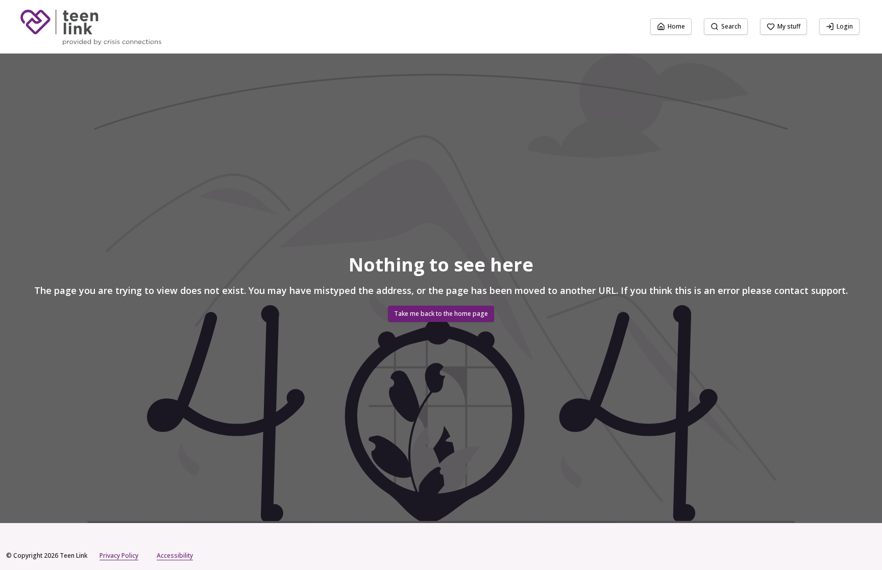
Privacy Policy (119, 555)
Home (676, 26)
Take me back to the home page (441, 313)
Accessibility (175, 555)
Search (731, 26)
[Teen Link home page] (90, 26)
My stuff (788, 26)
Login (845, 26)
